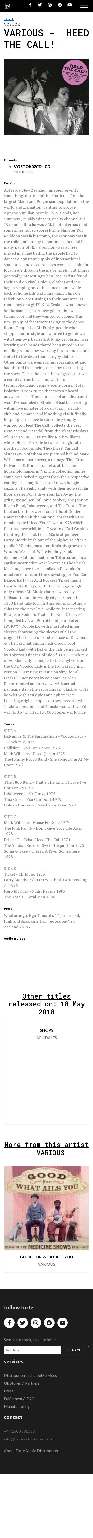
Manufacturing (17, 1406)
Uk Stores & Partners (22, 1383)
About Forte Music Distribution (31, 1450)
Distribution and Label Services (30, 1375)
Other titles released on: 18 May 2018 (46, 1004)
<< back (9, 19)
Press (8, 1390)
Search (75, 1350)
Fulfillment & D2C (19, 1398)
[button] (81, 1071)
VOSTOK (12, 24)
